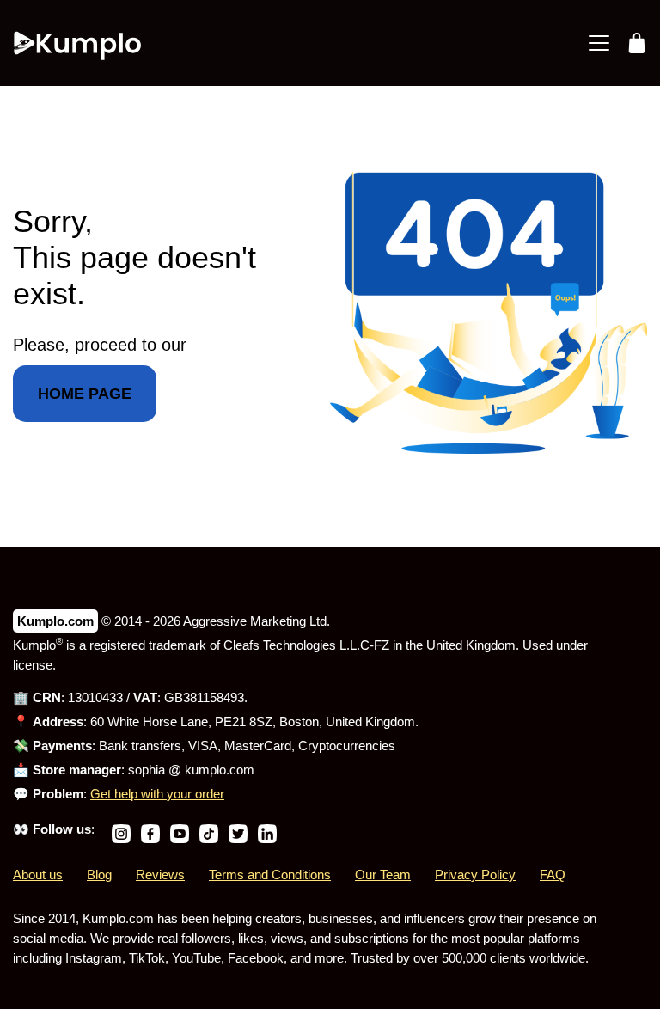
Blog (99, 874)
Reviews (160, 874)
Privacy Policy (475, 874)
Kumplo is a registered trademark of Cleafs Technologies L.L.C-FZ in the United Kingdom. (267, 645)
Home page (84, 393)
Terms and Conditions (270, 874)
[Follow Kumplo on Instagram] (121, 829)
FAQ (552, 874)
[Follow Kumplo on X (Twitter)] (238, 829)
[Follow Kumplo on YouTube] (179, 829)
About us (38, 874)
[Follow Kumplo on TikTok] (208, 829)
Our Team (383, 874)
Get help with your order (157, 793)
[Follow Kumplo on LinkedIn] (267, 829)
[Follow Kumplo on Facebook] (150, 829)
